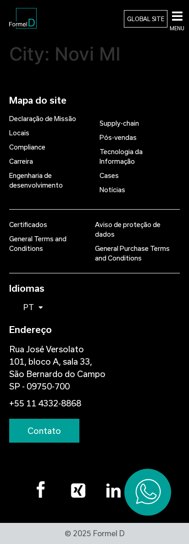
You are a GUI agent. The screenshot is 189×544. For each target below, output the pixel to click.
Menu (177, 28)
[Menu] (177, 16)
